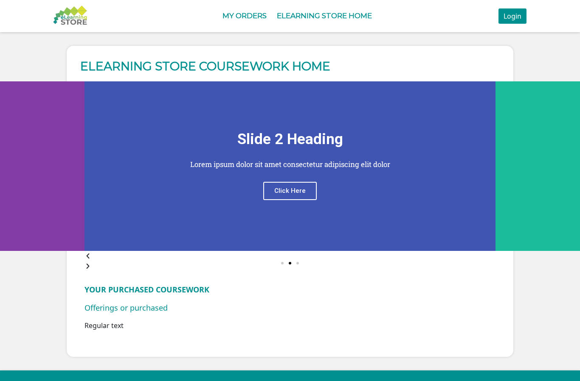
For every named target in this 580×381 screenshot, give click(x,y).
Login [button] (512, 16)
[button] (282, 263)
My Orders (244, 15)
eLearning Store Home (324, 15)
